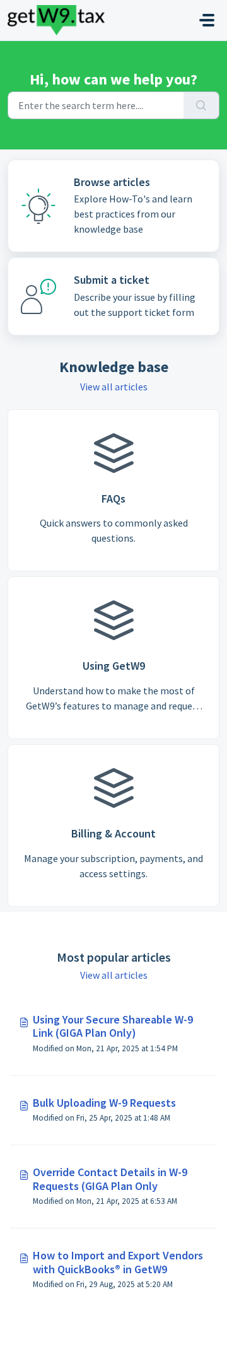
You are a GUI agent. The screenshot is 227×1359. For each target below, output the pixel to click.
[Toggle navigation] (206, 20)
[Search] (201, 105)
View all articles (114, 386)
